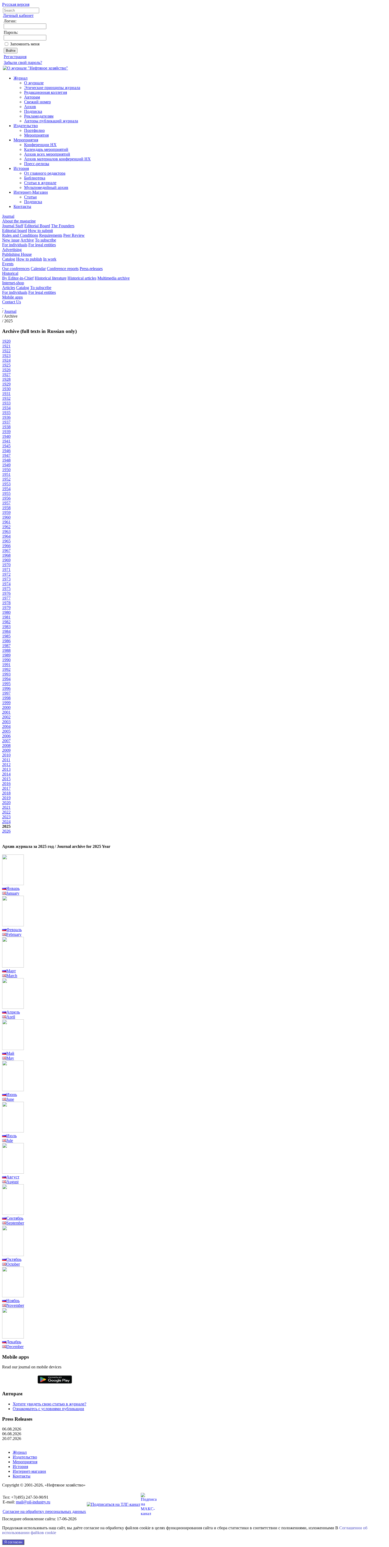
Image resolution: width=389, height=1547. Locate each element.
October (13, 1264)
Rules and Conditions (20, 235)
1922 (6, 351)
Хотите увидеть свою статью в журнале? (49, 1404)
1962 (6, 526)
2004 (6, 726)
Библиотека (34, 178)
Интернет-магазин (29, 1471)
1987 (6, 645)
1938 (6, 427)
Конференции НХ (40, 144)
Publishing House (17, 254)
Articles (8, 287)
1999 (6, 702)
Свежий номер (37, 102)
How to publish (29, 259)
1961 (6, 522)
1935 (6, 412)
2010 (6, 755)
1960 (6, 517)
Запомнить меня (24, 44)
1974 (6, 584)
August (12, 1181)
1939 (6, 431)
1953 (6, 484)
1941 (6, 441)
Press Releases (17, 1419)
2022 (6, 812)
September (15, 1223)
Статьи (30, 197)
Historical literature (50, 278)
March (11, 975)
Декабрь (13, 1342)
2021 (6, 807)
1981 (6, 617)
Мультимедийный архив (46, 187)
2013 (6, 769)
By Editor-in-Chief (18, 278)
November (15, 1305)
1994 (6, 679)
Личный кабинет (18, 15)
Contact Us (11, 302)
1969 (6, 560)
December (15, 1346)
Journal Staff (12, 226)
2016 (6, 783)
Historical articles (81, 278)
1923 (6, 355)
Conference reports (63, 268)
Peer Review (74, 235)
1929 (6, 384)
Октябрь (13, 1259)
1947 (6, 455)
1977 (6, 598)
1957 (6, 503)
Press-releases (91, 268)
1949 (6, 465)
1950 (6, 469)
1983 (6, 626)
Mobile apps (12, 297)
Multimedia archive (113, 278)
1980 (6, 612)
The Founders (62, 226)
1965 (6, 541)
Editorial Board (37, 226)
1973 (6, 579)
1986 (6, 641)
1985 (6, 636)
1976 (6, 593)
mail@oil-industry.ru (33, 1502)
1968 (6, 555)
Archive (27, 240)
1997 (6, 693)
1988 (6, 650)
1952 (6, 479)
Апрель (13, 1012)
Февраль (14, 929)
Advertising (12, 249)
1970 (6, 565)
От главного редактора (44, 173)
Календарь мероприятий (46, 149)
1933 (6, 403)
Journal (8, 216)
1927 (6, 374)
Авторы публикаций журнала (51, 121)
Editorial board (14, 230)
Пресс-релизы (36, 163)
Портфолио (34, 130)
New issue (11, 240)
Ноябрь (13, 1300)
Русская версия (15, 4)
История (21, 168)
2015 (6, 779)
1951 (6, 474)
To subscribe (45, 240)
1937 (6, 422)
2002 (6, 717)
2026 (6, 831)
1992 (6, 669)
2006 (6, 736)
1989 (6, 655)
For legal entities (42, 245)
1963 (6, 531)
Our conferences (16, 268)
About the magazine (19, 221)
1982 (6, 622)
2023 (6, 817)
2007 (6, 740)
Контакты (22, 206)
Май (10, 1053)
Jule (9, 1140)
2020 (6, 802)
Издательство (25, 125)
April (10, 1017)
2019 (6, 798)
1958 (6, 507)
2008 (6, 745)
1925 (6, 365)
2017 (6, 788)
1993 (6, 674)
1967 (6, 550)
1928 (6, 379)
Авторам (32, 97)
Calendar (38, 268)
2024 (6, 821)
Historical (10, 273)
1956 (6, 498)
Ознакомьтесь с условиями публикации (48, 1408)
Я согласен (13, 1542)
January (12, 893)
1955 (6, 493)
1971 (6, 569)
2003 (6, 721)
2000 (6, 707)
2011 (6, 760)
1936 (6, 417)
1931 (6, 393)
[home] (2, 306)
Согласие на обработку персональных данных (44, 1511)
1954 (6, 488)
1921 (6, 346)
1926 (6, 370)
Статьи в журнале (40, 182)
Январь (13, 888)
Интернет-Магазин (30, 192)
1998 (6, 698)
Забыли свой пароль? (23, 62)
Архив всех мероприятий (47, 154)
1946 (6, 450)
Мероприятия (36, 135)
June (10, 1099)
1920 (6, 341)
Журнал (20, 78)
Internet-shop (13, 283)
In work (49, 259)
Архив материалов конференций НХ (57, 159)
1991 (6, 664)
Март (11, 971)
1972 (6, 574)
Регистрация (15, 56)
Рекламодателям (38, 116)
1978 (6, 603)
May (10, 1058)
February (13, 934)
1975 (6, 588)
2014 (6, 774)
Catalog (8, 259)
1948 (6, 460)
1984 (6, 631)
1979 (6, 607)
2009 (6, 750)
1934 (6, 408)
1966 (6, 545)
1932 (6, 398)
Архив (30, 106)
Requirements (50, 235)
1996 (6, 688)
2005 (6, 731)
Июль (11, 1135)
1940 (6, 436)
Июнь (11, 1094)
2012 (6, 764)
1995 (6, 683)
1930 (6, 389)
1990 (6, 660)
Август (12, 1177)
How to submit (40, 230)
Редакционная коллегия (45, 92)
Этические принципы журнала (52, 87)
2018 (6, 793)
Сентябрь (14, 1218)
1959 (6, 512)
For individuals (14, 245)
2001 (6, 712)
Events (7, 264)
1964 (6, 536)
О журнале (34, 83)
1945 (6, 446)
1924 (6, 360)
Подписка (33, 111)
